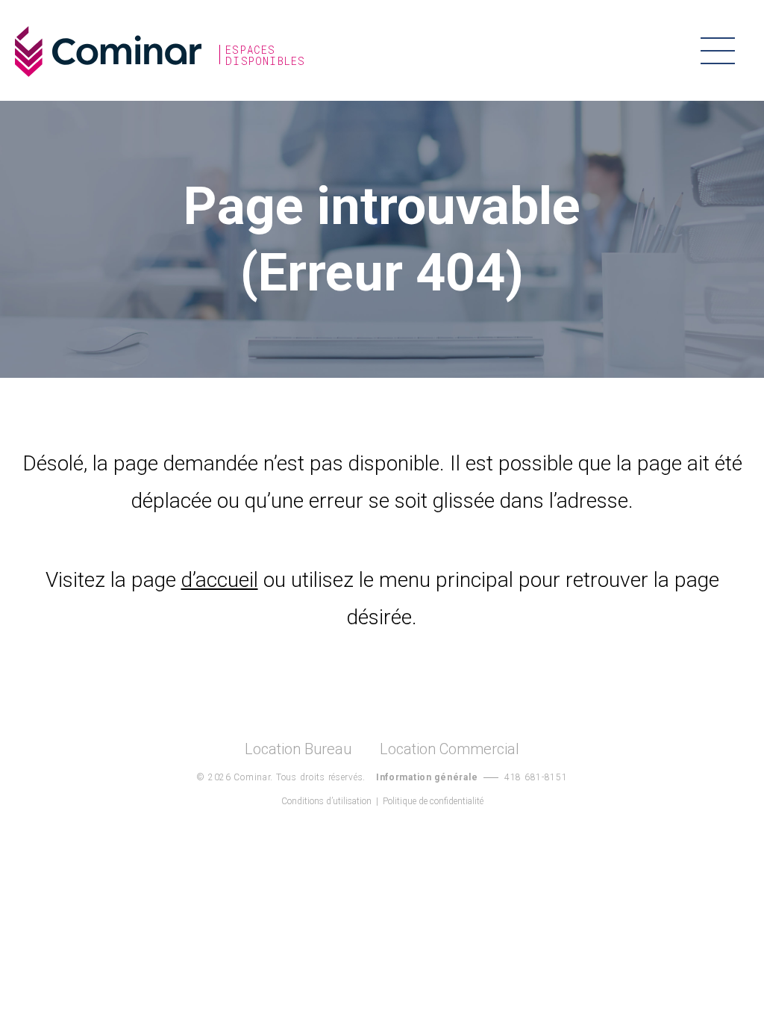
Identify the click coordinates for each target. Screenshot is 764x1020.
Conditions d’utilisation (326, 801)
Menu (717, 50)
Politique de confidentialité (433, 801)
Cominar (108, 51)
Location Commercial (449, 749)
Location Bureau (298, 749)
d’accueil (219, 579)
